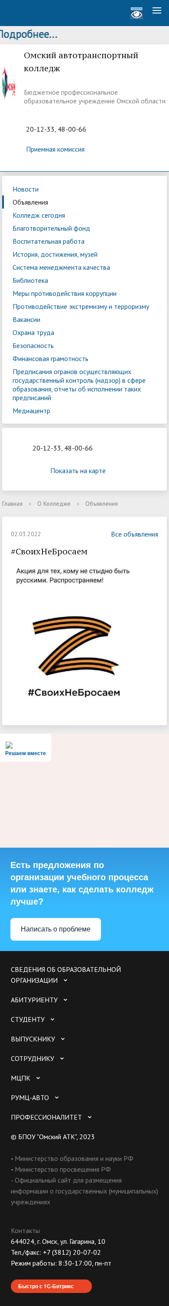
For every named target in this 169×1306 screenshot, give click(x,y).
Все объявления (134, 534)
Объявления (30, 202)
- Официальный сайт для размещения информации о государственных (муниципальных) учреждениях (84, 1191)
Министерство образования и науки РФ (74, 1158)
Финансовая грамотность (50, 358)
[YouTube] (34, 1274)
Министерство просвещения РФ (63, 1169)
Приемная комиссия (55, 149)
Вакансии (26, 319)
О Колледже (54, 503)
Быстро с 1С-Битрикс (46, 1286)
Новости (26, 189)
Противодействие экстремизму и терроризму (81, 306)
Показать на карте (78, 470)
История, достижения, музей (55, 254)
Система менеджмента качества (61, 267)
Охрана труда (33, 332)
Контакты (25, 1230)
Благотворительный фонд (51, 228)
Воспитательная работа (48, 241)
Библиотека (30, 280)
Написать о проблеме (56, 929)
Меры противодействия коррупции (65, 293)
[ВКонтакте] (17, 1274)
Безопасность (33, 345)
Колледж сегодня (39, 215)
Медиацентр (31, 410)
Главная (12, 503)
